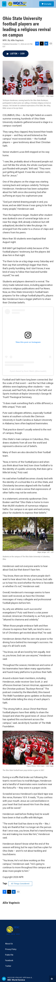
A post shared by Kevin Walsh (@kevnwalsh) (28, 371)
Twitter (8, 966)
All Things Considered (20, 884)
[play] (4, 978)
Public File (9, 955)
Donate (47, 4)
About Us (9, 944)
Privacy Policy (10, 949)
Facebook (9, 960)
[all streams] (52, 979)
